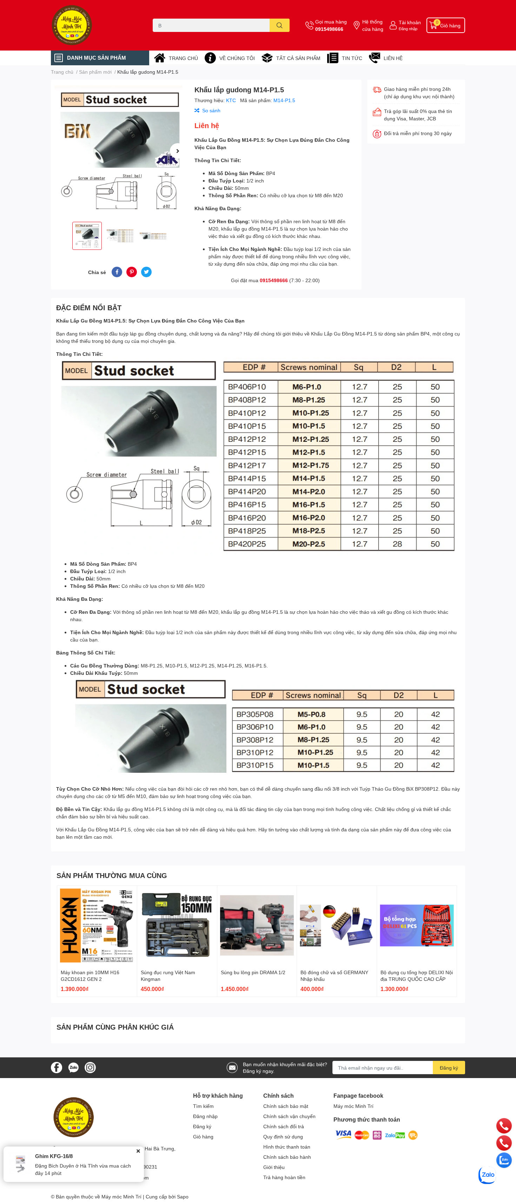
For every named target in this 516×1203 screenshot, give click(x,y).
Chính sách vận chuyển (289, 1116)
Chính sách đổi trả (283, 1126)
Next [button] (177, 151)
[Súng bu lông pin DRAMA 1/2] (257, 926)
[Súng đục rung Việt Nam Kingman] (177, 926)
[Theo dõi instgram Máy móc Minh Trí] (90, 1067)
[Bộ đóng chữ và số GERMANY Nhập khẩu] (337, 926)
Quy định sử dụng (283, 1136)
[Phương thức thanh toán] (376, 1134)
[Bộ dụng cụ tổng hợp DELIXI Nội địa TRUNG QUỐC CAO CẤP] (417, 926)
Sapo (182, 1196)
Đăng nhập (408, 28)
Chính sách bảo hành (287, 1157)
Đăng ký (449, 1068)
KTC (231, 100)
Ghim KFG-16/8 (54, 1156)
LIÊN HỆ (393, 58)
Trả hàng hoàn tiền (284, 1177)
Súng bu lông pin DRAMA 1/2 (253, 972)
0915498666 (329, 29)
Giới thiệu (274, 1167)
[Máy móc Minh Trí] (94, 25)
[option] (119, 150)
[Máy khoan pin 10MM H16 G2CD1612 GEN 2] (97, 926)
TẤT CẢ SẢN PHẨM (298, 58)
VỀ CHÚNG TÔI (237, 58)
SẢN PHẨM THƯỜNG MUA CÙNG (112, 875)
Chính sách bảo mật (285, 1106)
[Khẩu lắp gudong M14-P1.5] (119, 150)
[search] (280, 25)
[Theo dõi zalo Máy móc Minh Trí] (73, 1067)
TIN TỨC (352, 58)
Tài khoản (410, 22)
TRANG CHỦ (183, 58)
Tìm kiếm (203, 1106)
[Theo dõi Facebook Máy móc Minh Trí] (56, 1067)
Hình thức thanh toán (286, 1147)
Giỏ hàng (203, 1136)
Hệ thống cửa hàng (372, 25)
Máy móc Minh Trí (353, 1106)
